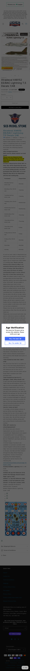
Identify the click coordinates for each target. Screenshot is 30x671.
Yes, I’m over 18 (15, 339)
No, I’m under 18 (15, 343)
